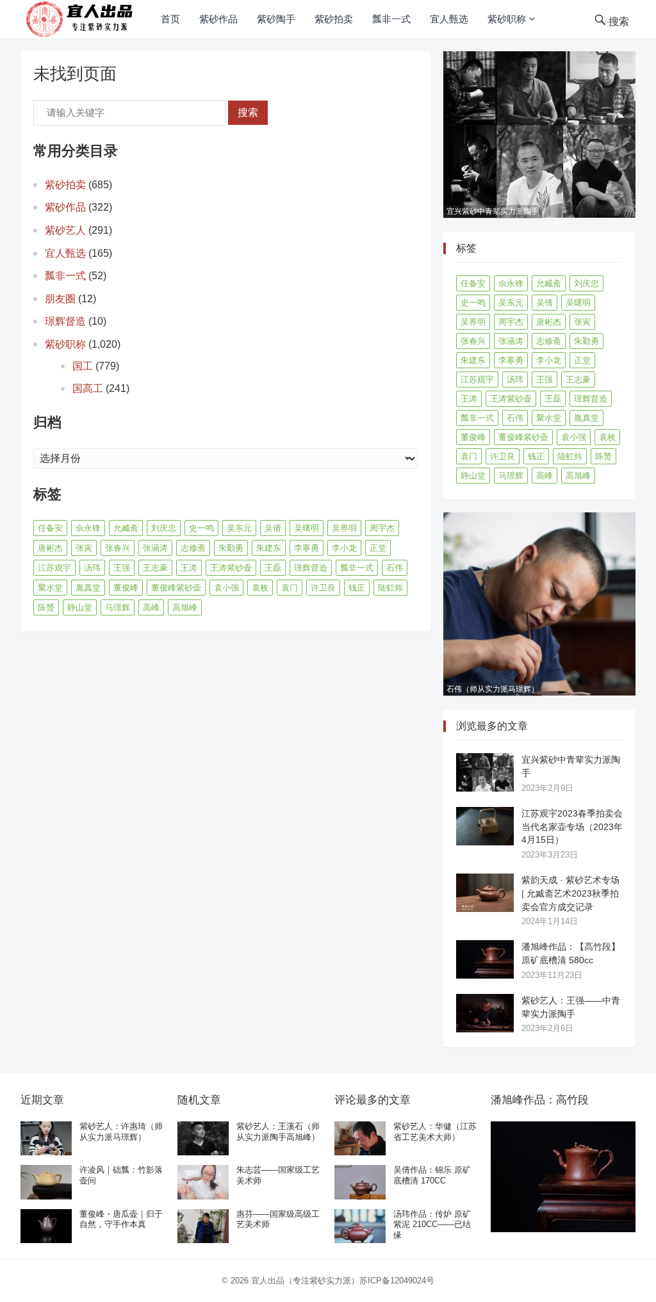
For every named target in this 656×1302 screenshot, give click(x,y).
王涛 (189, 568)
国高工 (87, 388)
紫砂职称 (507, 18)
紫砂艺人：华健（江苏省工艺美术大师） (435, 1131)
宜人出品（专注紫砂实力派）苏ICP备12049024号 (342, 1280)
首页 (170, 18)
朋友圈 (60, 298)
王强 (121, 568)
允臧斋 (125, 528)
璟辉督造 (65, 321)
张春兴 (117, 548)
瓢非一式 (391, 18)
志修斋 (193, 548)
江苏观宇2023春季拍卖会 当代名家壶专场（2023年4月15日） (572, 826)
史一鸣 (201, 528)
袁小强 (226, 587)
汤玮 (92, 568)
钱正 (356, 587)
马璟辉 (117, 607)
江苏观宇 (54, 568)
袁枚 (260, 587)
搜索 (248, 112)
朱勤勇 (230, 548)
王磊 (273, 568)
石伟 (394, 568)
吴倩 (273, 528)
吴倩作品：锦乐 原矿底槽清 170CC (432, 1175)
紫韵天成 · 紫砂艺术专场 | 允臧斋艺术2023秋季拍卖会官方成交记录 (570, 893)
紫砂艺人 (65, 230)
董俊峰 (125, 587)
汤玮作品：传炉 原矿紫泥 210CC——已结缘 (432, 1225)
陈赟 (46, 607)
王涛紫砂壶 (231, 568)
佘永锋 (88, 528)
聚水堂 (50, 587)
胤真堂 (88, 587)
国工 (82, 366)
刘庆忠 (163, 528)
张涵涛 (155, 548)
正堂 (378, 548)
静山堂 (79, 607)
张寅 (84, 548)
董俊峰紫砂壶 (176, 587)
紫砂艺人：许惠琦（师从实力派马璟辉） (121, 1131)
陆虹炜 (390, 587)
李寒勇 (306, 548)
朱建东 (268, 548)
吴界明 (344, 528)
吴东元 (239, 528)
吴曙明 (306, 528)
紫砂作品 (218, 18)
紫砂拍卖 (334, 18)
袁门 (289, 587)
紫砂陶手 (276, 18)
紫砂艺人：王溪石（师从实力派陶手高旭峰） (278, 1131)
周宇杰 (382, 528)
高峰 (151, 607)
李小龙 (344, 548)
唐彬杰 (50, 548)
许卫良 (323, 587)
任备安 (50, 528)
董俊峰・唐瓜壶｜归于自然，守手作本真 (121, 1219)
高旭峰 (184, 607)
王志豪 (155, 568)
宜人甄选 (449, 18)
